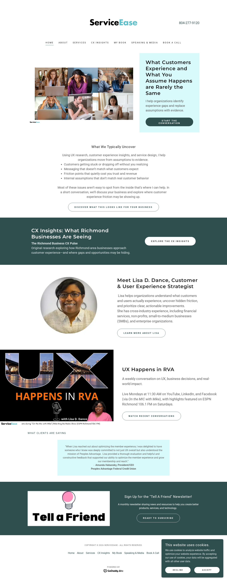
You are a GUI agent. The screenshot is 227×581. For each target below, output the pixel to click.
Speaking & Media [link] (144, 42)
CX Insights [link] (100, 42)
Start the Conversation (169, 121)
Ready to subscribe (158, 518)
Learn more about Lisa (141, 333)
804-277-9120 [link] (189, 23)
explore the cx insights (170, 241)
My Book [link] (120, 42)
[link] (113, 22)
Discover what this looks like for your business (113, 207)
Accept (207, 570)
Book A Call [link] (172, 42)
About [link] (63, 42)
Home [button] (71, 553)
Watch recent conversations (151, 416)
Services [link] (79, 42)
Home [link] (50, 42)
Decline (178, 570)
